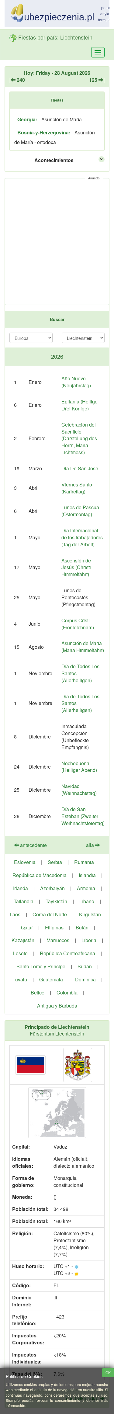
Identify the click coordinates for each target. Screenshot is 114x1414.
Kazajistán (23, 940)
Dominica (85, 979)
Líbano (86, 901)
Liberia (88, 940)
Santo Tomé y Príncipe (40, 966)
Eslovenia (25, 862)
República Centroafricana (67, 953)
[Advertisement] (57, 242)
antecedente (33, 845)
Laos (15, 914)
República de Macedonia (39, 875)
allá (90, 845)
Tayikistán (56, 901)
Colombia (67, 992)
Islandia (87, 875)
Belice (37, 992)
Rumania (84, 862)
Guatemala (51, 979)
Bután (82, 927)
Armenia (86, 888)
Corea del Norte (50, 914)
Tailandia (23, 901)
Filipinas (54, 927)
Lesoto (20, 953)
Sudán (85, 966)
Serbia (55, 862)
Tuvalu (19, 979)
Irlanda (20, 888)
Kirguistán (90, 914)
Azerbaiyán (52, 888)
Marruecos (58, 940)
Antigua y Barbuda (57, 1005)
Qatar (27, 927)
